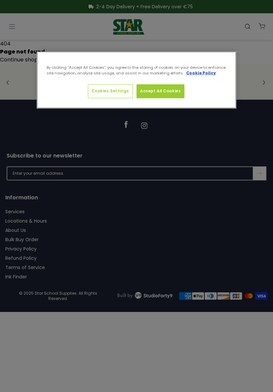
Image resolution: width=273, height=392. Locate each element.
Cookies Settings (110, 91)
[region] (136, 80)
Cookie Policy (201, 73)
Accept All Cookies (160, 91)
